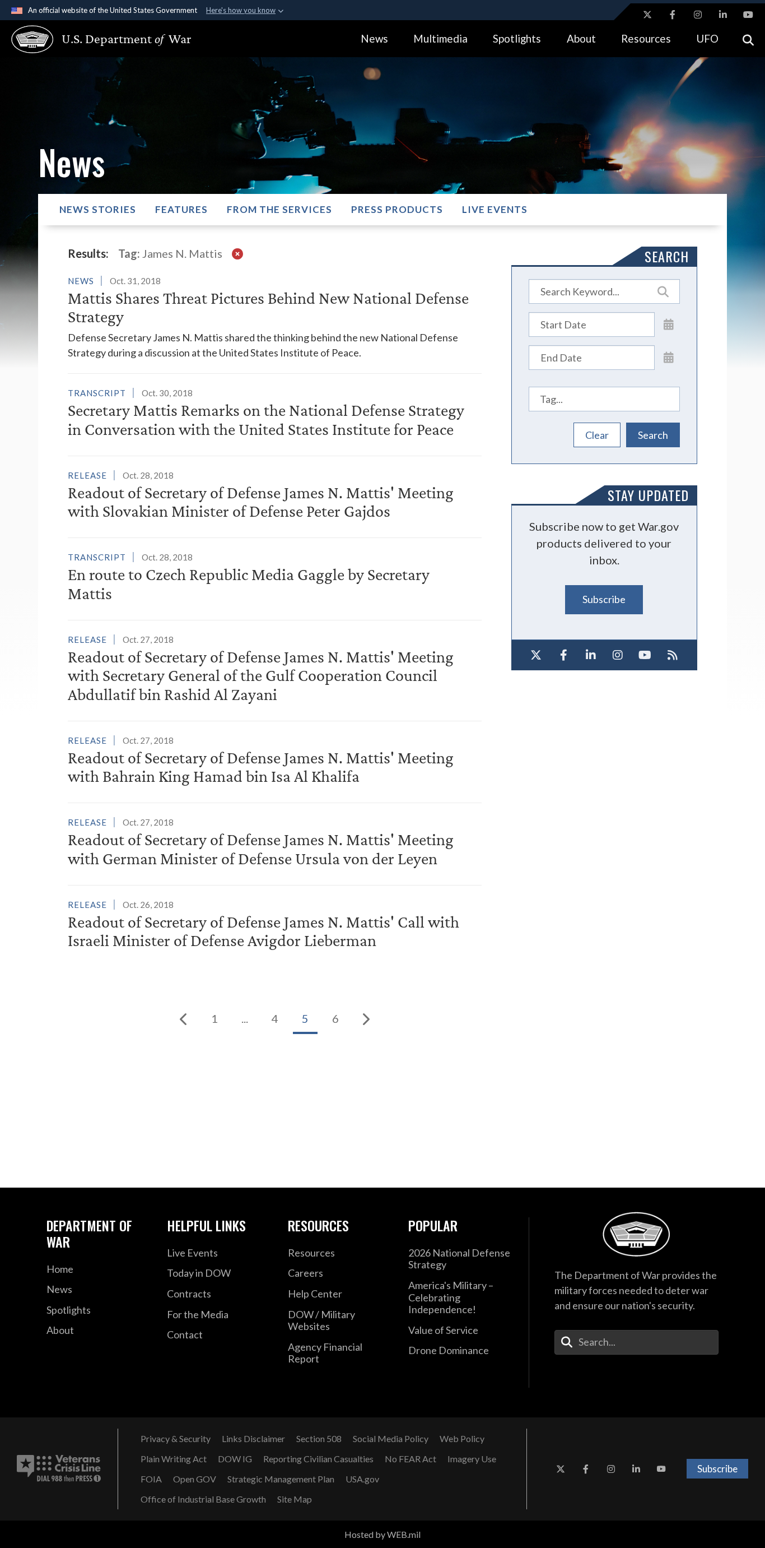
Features (181, 209)
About (581, 38)
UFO (707, 38)
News (374, 38)
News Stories (97, 209)
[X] (536, 655)
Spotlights (517, 38)
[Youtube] (645, 655)
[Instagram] (618, 655)
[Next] (365, 1019)
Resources (646, 38)
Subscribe (604, 599)
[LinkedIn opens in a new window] (723, 14)
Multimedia (440, 38)
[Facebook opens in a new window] (672, 14)
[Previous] (184, 1019)
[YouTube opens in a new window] (748, 14)
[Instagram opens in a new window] (697, 14)
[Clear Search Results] (237, 253)
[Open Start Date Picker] (668, 324)
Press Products (397, 209)
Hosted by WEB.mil (382, 1534)
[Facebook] (563, 655)
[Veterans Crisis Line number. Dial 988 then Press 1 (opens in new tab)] (59, 1469)
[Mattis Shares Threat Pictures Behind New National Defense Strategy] (275, 317)
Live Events (495, 209)
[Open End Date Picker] (668, 357)
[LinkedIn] (590, 655)
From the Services (279, 209)
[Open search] (748, 39)
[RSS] (672, 655)
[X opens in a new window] (647, 14)
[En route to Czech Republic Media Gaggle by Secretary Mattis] (275, 578)
